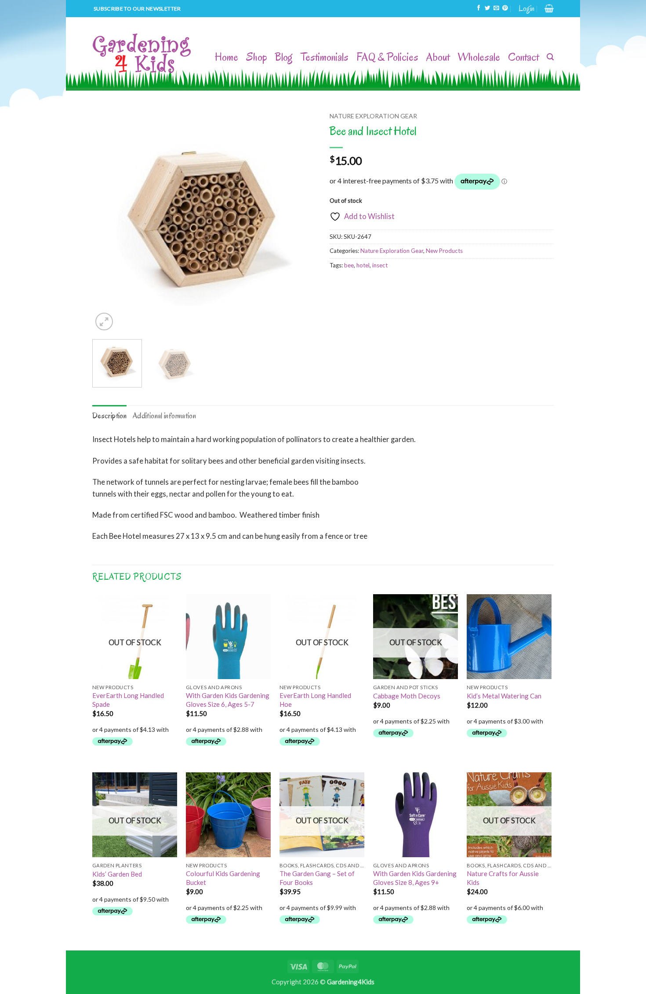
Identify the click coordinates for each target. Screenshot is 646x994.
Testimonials (324, 57)
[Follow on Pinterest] (505, 8)
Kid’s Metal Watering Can (504, 696)
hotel (363, 265)
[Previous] (108, 220)
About (438, 57)
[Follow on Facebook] (478, 8)
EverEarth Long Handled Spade (128, 699)
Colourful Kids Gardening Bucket (223, 878)
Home (226, 57)
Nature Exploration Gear (373, 116)
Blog (284, 57)
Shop (256, 57)
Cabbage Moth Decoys (406, 696)
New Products (444, 250)
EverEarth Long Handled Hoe (315, 699)
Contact (523, 57)
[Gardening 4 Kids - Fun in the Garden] (142, 53)
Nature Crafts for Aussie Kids (503, 878)
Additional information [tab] (164, 415)
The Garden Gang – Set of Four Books (317, 878)
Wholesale (478, 57)
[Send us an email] (496, 8)
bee (349, 265)
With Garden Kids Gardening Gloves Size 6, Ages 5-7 (227, 699)
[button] (526, 8)
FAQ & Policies (387, 57)
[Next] (301, 220)
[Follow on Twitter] (487, 8)
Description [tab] (109, 415)
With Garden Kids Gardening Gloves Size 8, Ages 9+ (415, 878)
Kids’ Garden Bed (117, 874)
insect (380, 265)
